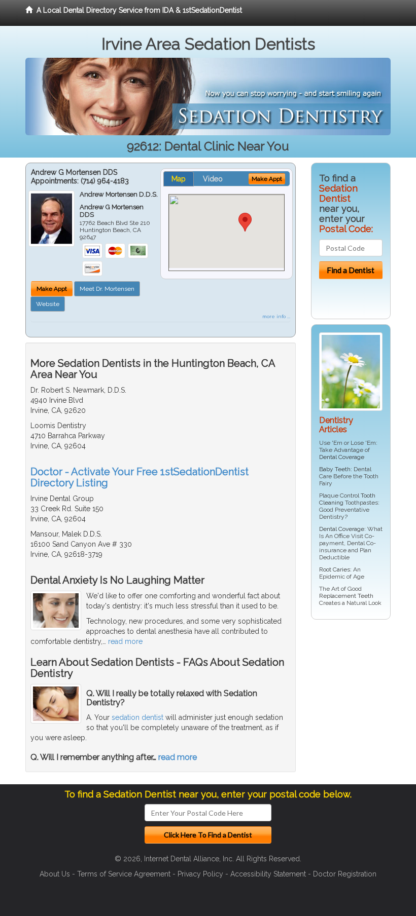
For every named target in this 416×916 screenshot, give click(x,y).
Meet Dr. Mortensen (107, 288)
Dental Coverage (341, 457)
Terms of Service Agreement (123, 874)
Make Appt (52, 288)
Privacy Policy (200, 874)
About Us (55, 874)
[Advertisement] (363, 706)
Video (213, 179)
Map (178, 179)
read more (125, 641)
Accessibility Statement (268, 874)
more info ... (276, 316)
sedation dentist (137, 717)
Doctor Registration (344, 874)
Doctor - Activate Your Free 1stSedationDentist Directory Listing (139, 477)
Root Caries (334, 569)
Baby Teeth (335, 469)
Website (47, 304)
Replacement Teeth (346, 595)
